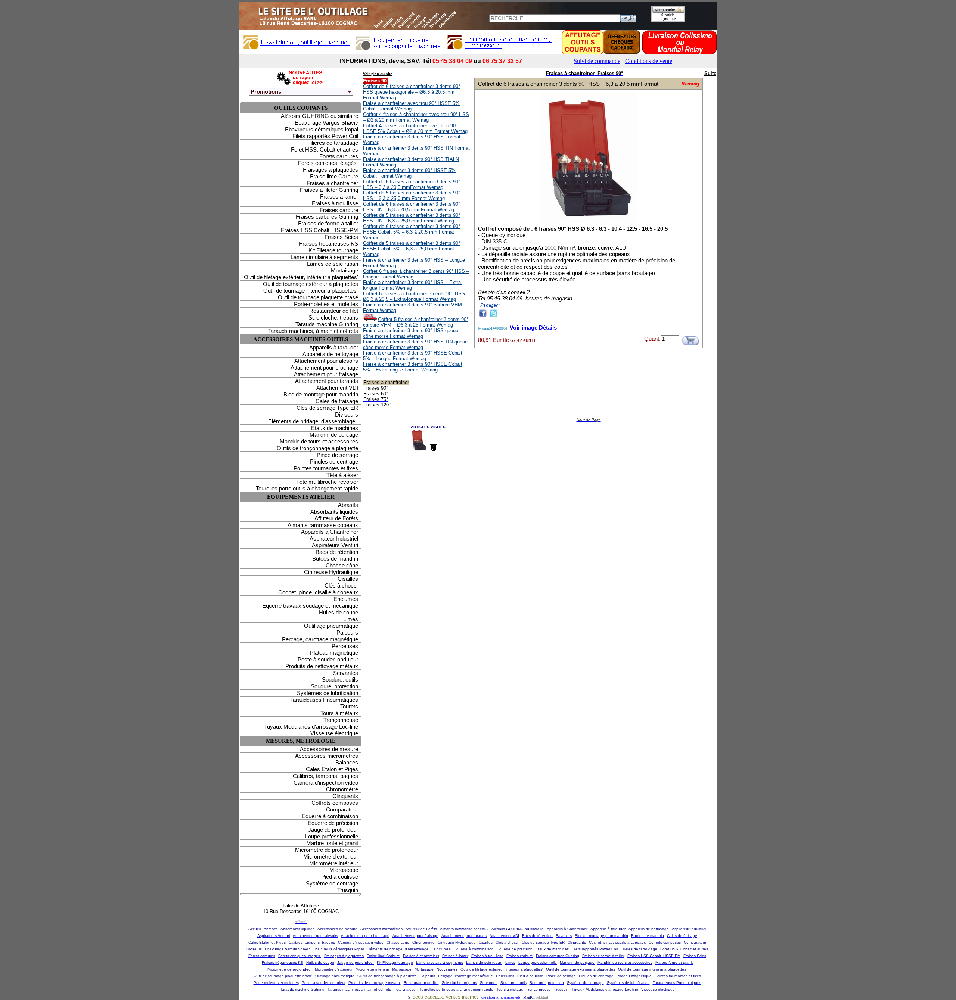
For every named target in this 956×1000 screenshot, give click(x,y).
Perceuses (345, 646)
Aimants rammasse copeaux (323, 525)
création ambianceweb (500, 997)
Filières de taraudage (332, 143)
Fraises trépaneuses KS (328, 243)
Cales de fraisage (337, 401)
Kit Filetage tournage (333, 250)
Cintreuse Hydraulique (331, 572)
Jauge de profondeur (333, 829)
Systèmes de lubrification (327, 693)
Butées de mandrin (335, 558)
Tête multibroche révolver (327, 482)
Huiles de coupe (338, 612)
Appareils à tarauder (333, 347)
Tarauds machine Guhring (326, 324)
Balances (346, 762)
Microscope (343, 870)
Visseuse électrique (334, 733)
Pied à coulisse (339, 876)
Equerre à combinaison (330, 816)
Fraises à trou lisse (335, 203)
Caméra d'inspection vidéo (326, 782)
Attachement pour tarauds (326, 381)
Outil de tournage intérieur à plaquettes (310, 290)
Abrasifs (348, 505)
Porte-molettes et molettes (326, 304)
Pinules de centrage (334, 461)
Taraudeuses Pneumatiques (324, 700)
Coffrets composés (334, 803)
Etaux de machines (334, 428)
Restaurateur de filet (333, 311)
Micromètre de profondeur (326, 850)
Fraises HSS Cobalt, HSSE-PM (319, 230)
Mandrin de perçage (334, 435)
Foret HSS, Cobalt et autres (324, 149)
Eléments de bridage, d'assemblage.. (313, 421)
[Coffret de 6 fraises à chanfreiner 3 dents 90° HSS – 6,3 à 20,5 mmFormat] (588, 222)
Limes (350, 619)
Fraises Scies (341, 237)
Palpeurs (347, 632)
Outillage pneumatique (331, 626)
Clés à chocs (341, 585)
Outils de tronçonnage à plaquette (317, 448)
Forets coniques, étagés (328, 163)
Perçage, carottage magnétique (320, 639)
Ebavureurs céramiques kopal (321, 129)
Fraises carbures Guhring (327, 217)
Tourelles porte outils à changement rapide (307, 488)
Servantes (345, 673)
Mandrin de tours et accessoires (319, 441)
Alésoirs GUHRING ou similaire (319, 116)
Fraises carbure (339, 210)
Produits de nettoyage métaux (321, 666)
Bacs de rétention (337, 552)
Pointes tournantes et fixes (326, 468)
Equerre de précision (333, 823)
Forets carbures (338, 156)
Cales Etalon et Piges (332, 769)
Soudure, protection (334, 686)
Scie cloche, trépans (333, 317)
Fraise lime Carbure (334, 176)
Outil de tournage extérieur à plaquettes (310, 284)
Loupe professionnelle (331, 836)
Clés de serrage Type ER (327, 408)
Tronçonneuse (340, 720)
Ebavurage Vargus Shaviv (326, 122)
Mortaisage (344, 270)
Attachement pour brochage (324, 367)
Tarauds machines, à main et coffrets (313, 331)
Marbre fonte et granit (332, 843)
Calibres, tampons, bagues (325, 776)
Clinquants (345, 796)
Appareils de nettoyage (330, 354)
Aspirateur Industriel (334, 538)
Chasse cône (342, 565)
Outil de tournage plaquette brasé (318, 297)
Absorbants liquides (334, 511)
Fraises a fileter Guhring (329, 190)
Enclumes (345, 599)
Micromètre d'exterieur (330, 856)
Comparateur (342, 809)
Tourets (349, 706)
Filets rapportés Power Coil (325, 136)
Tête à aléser (342, 475)
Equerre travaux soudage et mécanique (310, 605)
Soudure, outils (340, 679)
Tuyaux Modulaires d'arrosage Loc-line (311, 726)
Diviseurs (346, 414)
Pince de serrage (337, 455)
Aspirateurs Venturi (335, 545)
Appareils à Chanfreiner (329, 532)
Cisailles (348, 579)
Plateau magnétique (334, 652)
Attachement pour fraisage (326, 374)
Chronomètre (342, 789)
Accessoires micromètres (326, 756)
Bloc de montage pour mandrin (320, 394)
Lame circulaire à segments (324, 257)
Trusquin (347, 890)
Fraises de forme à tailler (328, 223)
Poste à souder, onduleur (328, 659)
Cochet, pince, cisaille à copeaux (318, 592)
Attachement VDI (337, 387)
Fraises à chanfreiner (332, 183)
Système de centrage (332, 883)
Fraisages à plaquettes (330, 169)
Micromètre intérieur (333, 863)
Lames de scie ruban (332, 264)
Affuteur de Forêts (336, 518)
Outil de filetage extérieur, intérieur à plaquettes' (301, 277)
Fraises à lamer (339, 196)
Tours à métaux (339, 713)
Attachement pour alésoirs (326, 361)
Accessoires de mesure (329, 749)
